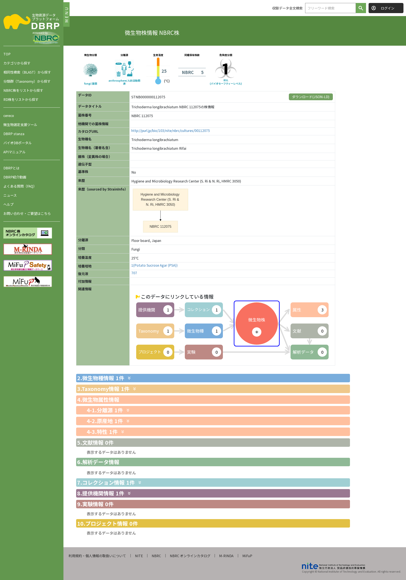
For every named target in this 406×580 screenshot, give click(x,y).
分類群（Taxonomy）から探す (27, 81)
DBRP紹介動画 (14, 177)
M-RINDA (226, 555)
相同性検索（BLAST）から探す (27, 72)
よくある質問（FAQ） (20, 186)
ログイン (387, 8)
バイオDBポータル (17, 142)
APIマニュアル (14, 151)
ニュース (10, 195)
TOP (7, 53)
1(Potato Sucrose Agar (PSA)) (154, 265)
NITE (139, 555)
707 (134, 273)
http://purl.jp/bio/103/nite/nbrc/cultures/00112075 (170, 131)
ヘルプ (8, 204)
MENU (66, 14)
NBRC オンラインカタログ (190, 555)
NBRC (156, 555)
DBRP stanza (13, 133)
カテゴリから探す (16, 63)
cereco (8, 115)
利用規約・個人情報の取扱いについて (97, 555)
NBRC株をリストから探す (23, 90)
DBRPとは (11, 167)
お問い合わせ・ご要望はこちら (27, 213)
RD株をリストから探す (20, 99)
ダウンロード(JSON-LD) (310, 96)
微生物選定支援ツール (20, 124)
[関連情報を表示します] (129, 378)
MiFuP (247, 555)
